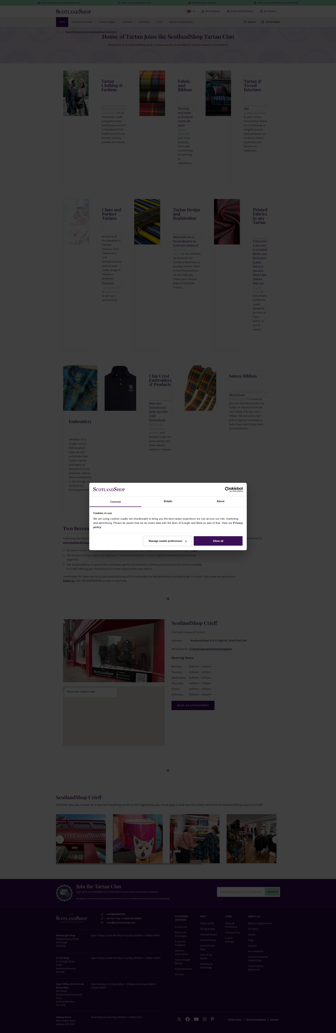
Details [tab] (168, 501)
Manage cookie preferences (165, 540)
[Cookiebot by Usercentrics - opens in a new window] (227, 489)
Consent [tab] (115, 501)
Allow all (218, 540)
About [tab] (220, 501)
